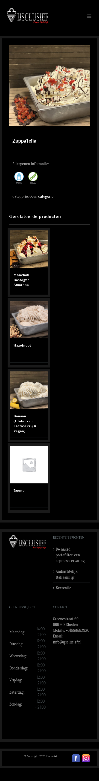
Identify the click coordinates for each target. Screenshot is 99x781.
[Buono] (29, 464)
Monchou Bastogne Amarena (22, 280)
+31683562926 (77, 630)
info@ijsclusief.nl (67, 642)
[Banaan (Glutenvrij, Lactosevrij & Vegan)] (29, 390)
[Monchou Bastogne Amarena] (29, 249)
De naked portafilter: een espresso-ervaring (70, 555)
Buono (19, 490)
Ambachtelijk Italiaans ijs (66, 574)
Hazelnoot (22, 345)
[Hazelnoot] (29, 319)
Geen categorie (41, 196)
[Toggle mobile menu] (89, 16)
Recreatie (63, 588)
